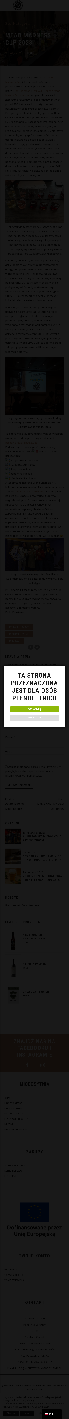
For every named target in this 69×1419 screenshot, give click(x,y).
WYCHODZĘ (34, 717)
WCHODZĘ (34, 709)
